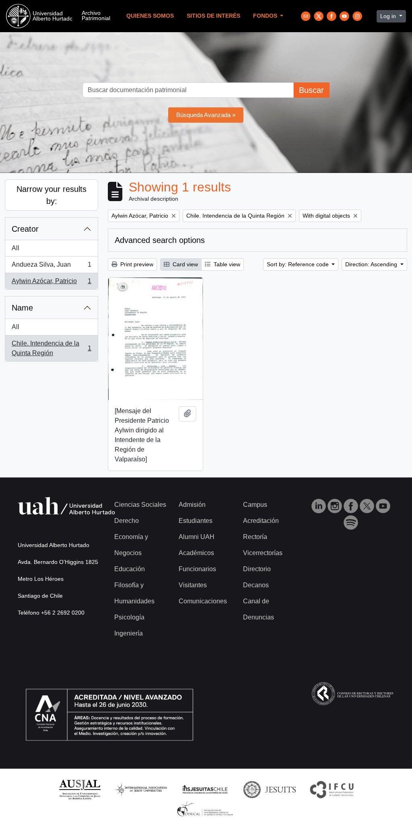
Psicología (129, 617)
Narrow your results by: (51, 195)
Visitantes (193, 585)
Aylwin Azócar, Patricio (51, 283)
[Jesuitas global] (269, 789)
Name (22, 307)
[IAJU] (141, 789)
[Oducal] (206, 808)
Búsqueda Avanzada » (205, 114)
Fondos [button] (266, 16)
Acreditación (261, 520)
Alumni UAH (196, 536)
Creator (25, 228)
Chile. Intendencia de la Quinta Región (51, 348)
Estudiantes (195, 520)
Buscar (311, 90)
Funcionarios (197, 569)
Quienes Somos (150, 16)
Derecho (126, 520)
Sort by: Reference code (298, 264)
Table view (226, 264)
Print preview (136, 264)
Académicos (196, 552)
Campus (255, 504)
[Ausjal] (79, 789)
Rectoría (255, 536)
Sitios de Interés (213, 16)
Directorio (257, 569)
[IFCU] (332, 789)
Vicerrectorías (262, 552)
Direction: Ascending (372, 264)
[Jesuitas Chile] (205, 789)
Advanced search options (160, 240)
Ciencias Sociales (140, 504)
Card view (184, 264)
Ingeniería (128, 633)
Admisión (192, 504)
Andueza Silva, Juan (51, 267)
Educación (129, 569)
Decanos (256, 585)
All (15, 248)
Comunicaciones (203, 601)
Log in (389, 16)
